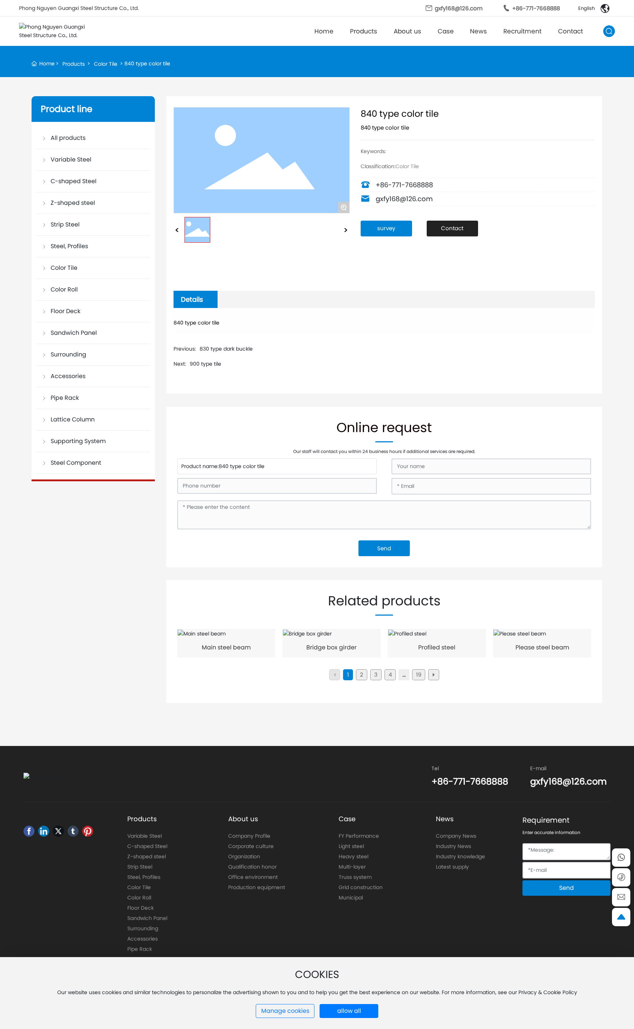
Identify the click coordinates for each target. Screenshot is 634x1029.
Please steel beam (542, 647)
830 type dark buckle (226, 348)
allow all (349, 1011)
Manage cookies (285, 1011)
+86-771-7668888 (536, 8)
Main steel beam (226, 647)
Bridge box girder (331, 647)
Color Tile (105, 64)
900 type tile (205, 363)
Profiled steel (436, 647)
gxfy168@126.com (458, 8)
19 (418, 674)
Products (73, 64)
